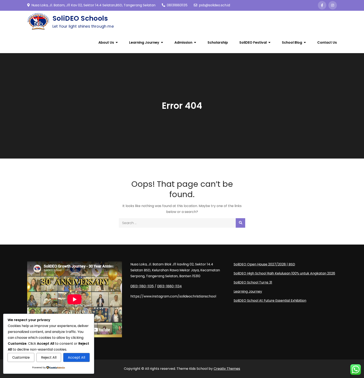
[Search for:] (182, 223)
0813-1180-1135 (142, 286)
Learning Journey (144, 42)
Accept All (76, 357)
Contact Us (327, 42)
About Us (106, 42)
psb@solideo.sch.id (214, 5)
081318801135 (177, 5)
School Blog (292, 42)
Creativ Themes (227, 368)
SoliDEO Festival (253, 42)
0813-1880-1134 (169, 286)
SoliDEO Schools (80, 18)
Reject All (48, 357)
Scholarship (217, 42)
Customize (21, 357)
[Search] (240, 223)
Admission (183, 42)
